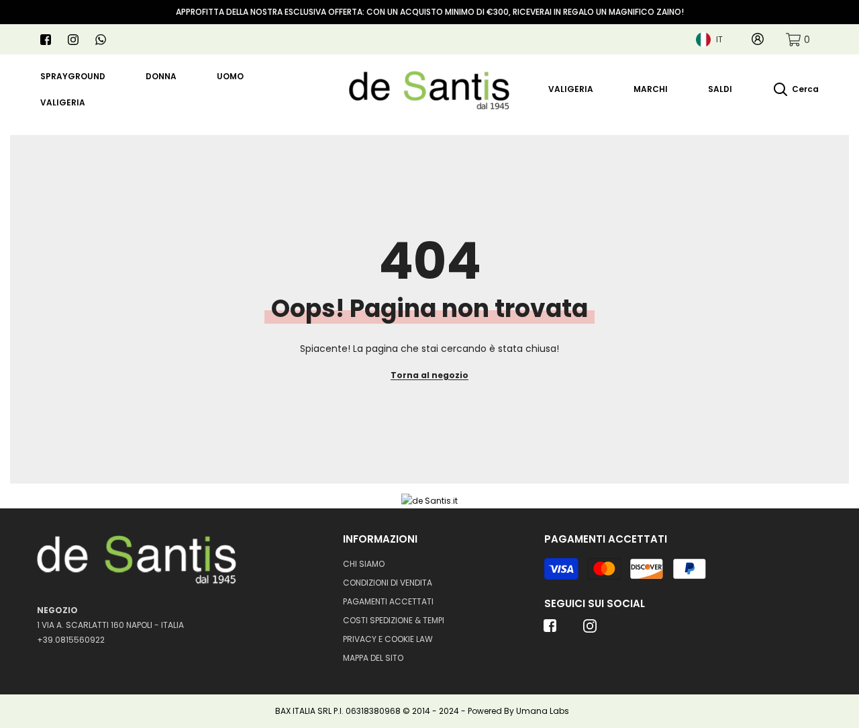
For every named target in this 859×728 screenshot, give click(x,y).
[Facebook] (45, 39)
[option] (429, 12)
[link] (798, 39)
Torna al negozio (429, 375)
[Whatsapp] (100, 39)
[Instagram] (73, 39)
